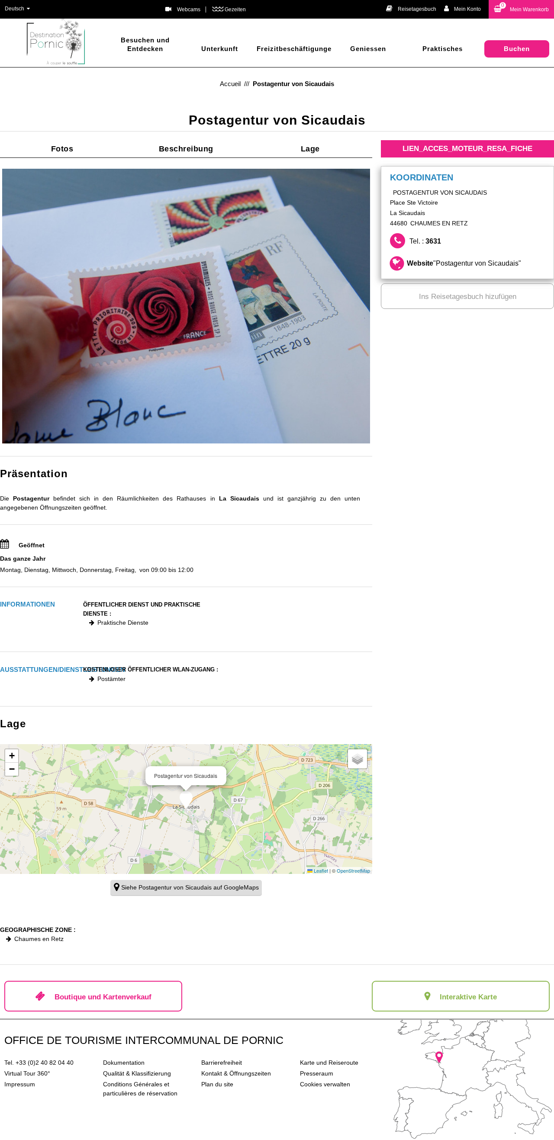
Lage (310, 149)
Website (464, 263)
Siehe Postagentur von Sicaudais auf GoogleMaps (190, 887)
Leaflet (320, 870)
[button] (521, 9)
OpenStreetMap (353, 870)
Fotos (62, 149)
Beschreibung (186, 149)
